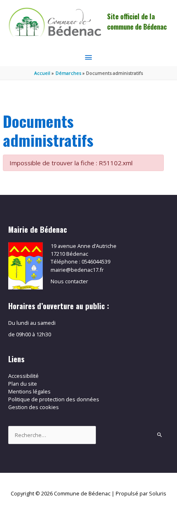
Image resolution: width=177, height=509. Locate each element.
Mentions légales (29, 391)
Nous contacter (69, 281)
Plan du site (22, 383)
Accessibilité (23, 375)
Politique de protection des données (53, 399)
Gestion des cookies (33, 407)
